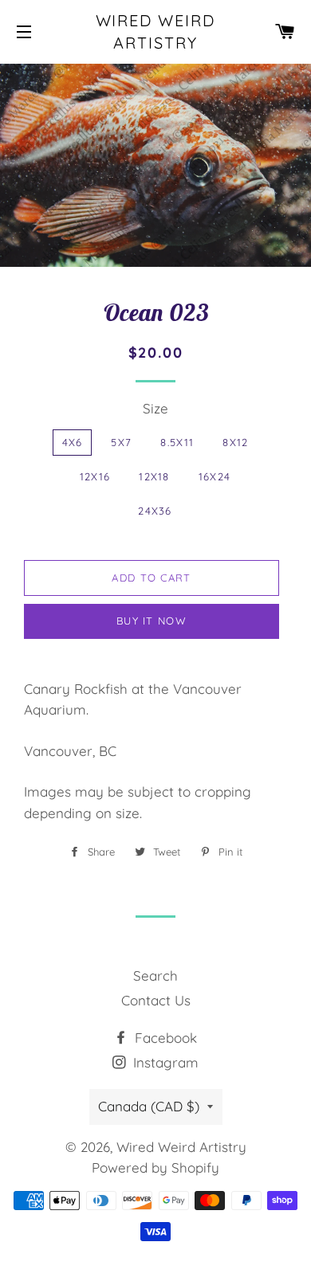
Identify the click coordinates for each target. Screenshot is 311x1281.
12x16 (95, 476)
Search (155, 975)
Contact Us (156, 1000)
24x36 (155, 510)
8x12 (235, 442)
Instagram (164, 1062)
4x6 (72, 442)
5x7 (121, 442)
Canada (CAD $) (148, 1106)
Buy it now (151, 620)
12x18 (154, 476)
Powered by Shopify (155, 1167)
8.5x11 (177, 442)
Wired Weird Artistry (156, 31)
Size (155, 408)
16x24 (215, 476)
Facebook (164, 1037)
